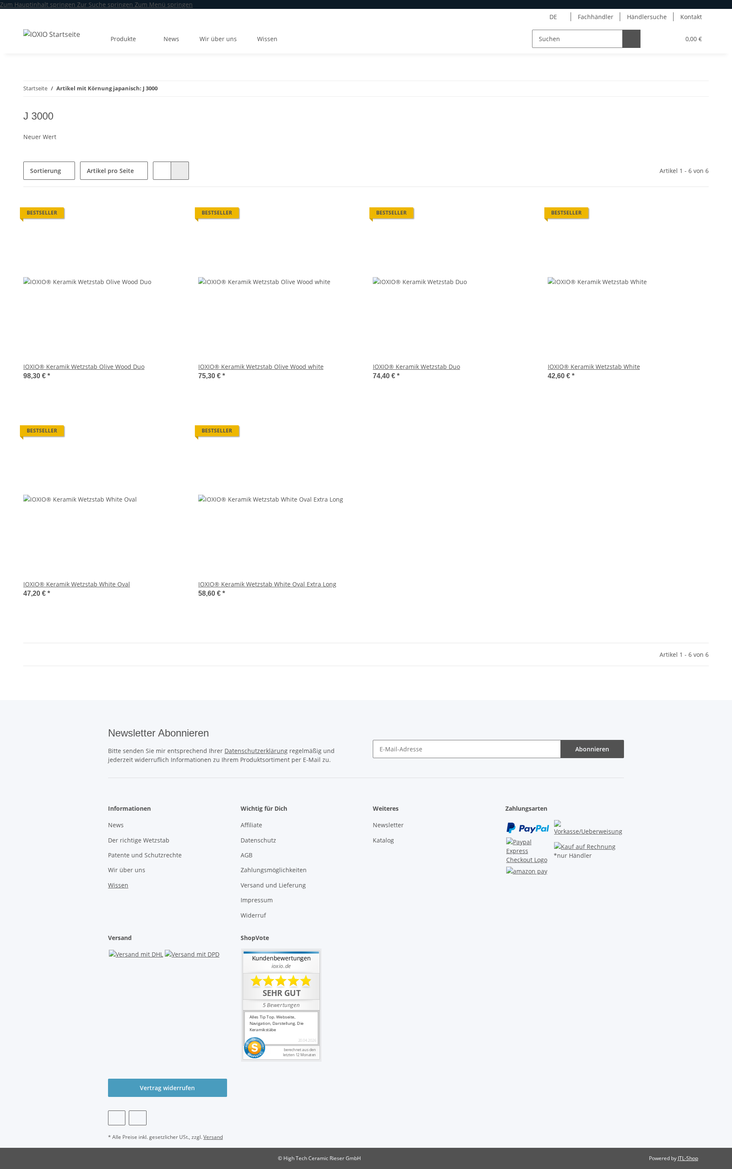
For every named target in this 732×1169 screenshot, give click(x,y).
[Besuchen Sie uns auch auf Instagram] (137, 1117)
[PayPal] (527, 827)
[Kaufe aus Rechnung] (585, 846)
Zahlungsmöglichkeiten (274, 870)
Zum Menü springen (164, 4)
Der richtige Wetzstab (138, 840)
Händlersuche (647, 17)
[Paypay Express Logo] (529, 850)
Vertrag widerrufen (167, 1088)
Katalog (383, 840)
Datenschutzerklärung (256, 751)
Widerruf (253, 915)
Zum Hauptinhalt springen (38, 4)
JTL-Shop (688, 1158)
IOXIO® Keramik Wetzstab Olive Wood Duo (83, 367)
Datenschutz (258, 840)
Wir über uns (218, 39)
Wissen (118, 885)
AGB (246, 855)
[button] (656, 38)
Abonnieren (592, 749)
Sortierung (45, 171)
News (171, 39)
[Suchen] (631, 39)
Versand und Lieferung (273, 885)
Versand (213, 1137)
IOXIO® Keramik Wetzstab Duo (416, 367)
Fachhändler (595, 17)
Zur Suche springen (106, 4)
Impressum (257, 900)
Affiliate (251, 825)
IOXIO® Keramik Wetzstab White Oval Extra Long (267, 584)
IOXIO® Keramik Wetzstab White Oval (76, 584)
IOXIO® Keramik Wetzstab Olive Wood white (261, 367)
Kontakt (691, 17)
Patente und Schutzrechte (145, 855)
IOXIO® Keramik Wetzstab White (594, 367)
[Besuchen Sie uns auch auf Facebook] (116, 1117)
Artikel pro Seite (110, 171)
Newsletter (388, 825)
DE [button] (553, 17)
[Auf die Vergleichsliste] (170, 215)
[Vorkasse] (588, 827)
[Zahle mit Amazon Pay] (526, 870)
